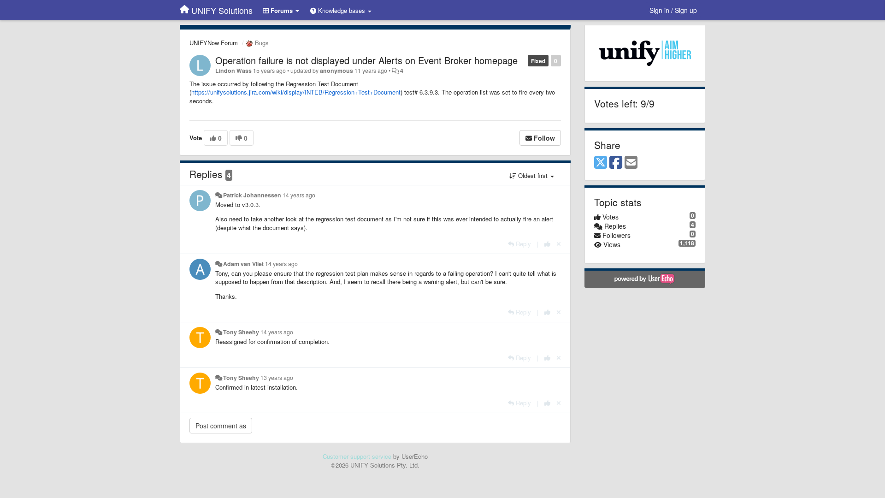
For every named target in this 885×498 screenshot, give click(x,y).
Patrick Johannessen (252, 195)
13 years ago (276, 378)
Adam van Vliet (243, 264)
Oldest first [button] (532, 175)
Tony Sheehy (241, 332)
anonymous (336, 70)
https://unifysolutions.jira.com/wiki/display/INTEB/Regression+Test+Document (296, 92)
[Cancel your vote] (558, 243)
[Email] (631, 163)
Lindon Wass (233, 70)
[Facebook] (615, 163)
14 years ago (299, 195)
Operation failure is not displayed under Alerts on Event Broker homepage (366, 60)
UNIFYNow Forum (213, 42)
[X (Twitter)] (600, 163)
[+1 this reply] (547, 243)
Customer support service (357, 456)
